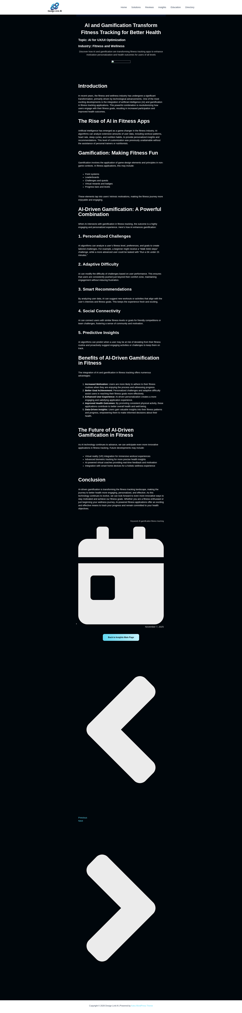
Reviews (149, 7)
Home (124, 7)
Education (176, 7)
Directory (189, 7)
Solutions (136, 7)
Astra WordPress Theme (142, 1006)
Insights (162, 7)
